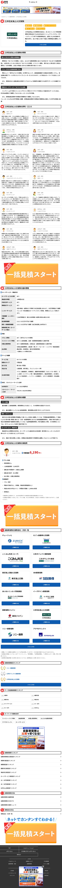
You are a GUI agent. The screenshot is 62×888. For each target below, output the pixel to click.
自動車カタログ (29, 861)
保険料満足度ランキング (8, 761)
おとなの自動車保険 (46, 718)
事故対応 (36, 699)
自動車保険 (29, 863)
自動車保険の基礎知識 (7, 797)
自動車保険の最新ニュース (8, 805)
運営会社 (19, 854)
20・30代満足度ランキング (9, 780)
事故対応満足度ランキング (8, 772)
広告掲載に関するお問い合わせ (28, 851)
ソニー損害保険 (11, 668)
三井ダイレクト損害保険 (13, 674)
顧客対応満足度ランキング (8, 768)
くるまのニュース (12, 861)
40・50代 (6, 708)
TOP (9, 848)
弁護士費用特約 (32, 718)
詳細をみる (16, 547)
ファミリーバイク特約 (8, 718)
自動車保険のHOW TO (7, 801)
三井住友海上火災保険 (12, 679)
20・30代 (36, 704)
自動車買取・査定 (12, 863)
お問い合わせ (9, 851)
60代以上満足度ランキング (8, 788)
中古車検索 (46, 861)
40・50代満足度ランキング (9, 784)
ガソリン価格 (46, 863)
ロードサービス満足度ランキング (10, 776)
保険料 (6, 695)
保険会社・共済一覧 (6, 814)
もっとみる (43, 44)
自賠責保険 (21, 718)
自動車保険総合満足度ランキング (10, 757)
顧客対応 (6, 699)
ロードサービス (8, 704)
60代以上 (36, 708)
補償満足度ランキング (7, 764)
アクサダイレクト (7, 722)
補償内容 (36, 695)
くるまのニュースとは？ (28, 848)
